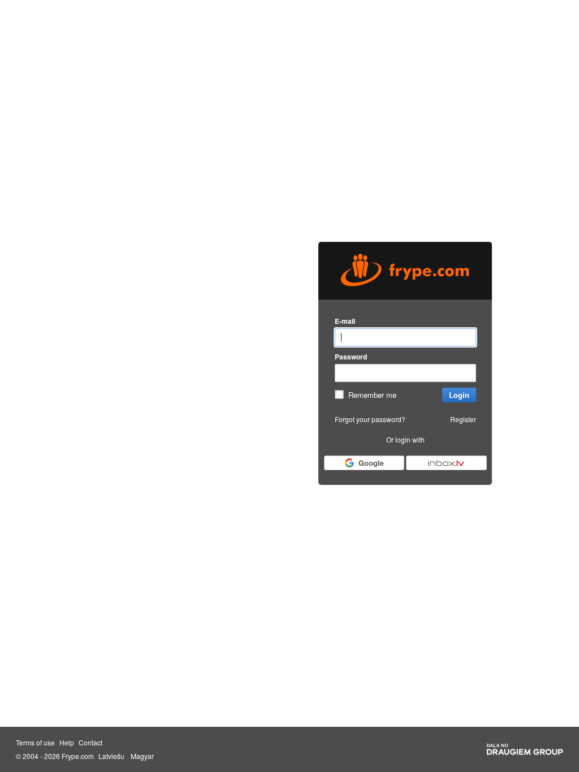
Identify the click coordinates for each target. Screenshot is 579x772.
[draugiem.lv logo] (405, 271)
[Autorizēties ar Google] (364, 463)
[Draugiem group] (525, 749)
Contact (90, 742)
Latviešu (111, 756)
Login (459, 394)
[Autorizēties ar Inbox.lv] (446, 463)
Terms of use (35, 742)
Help (66, 742)
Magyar (142, 756)
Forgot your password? (370, 419)
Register (463, 419)
